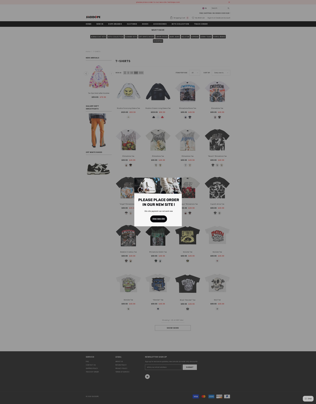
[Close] (179, 181)
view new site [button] (158, 219)
